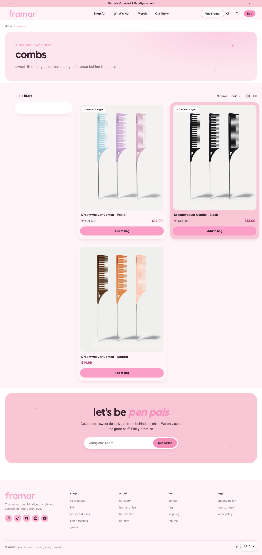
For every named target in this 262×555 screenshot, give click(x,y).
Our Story (125, 500)
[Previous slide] (84, 157)
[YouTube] (44, 518)
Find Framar (212, 13)
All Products (77, 500)
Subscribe (165, 443)
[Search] (227, 13)
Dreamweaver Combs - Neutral (104, 357)
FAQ (170, 507)
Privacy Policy (227, 500)
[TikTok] (17, 518)
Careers (124, 520)
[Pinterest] (35, 518)
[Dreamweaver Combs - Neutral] (122, 299)
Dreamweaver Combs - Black (196, 215)
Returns (173, 520)
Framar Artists (128, 507)
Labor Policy (225, 514)
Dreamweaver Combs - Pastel (103, 215)
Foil (72, 507)
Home (9, 26)
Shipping (173, 514)
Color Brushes (79, 520)
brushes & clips (80, 514)
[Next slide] (159, 157)
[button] (236, 96)
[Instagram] (8, 518)
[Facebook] (26, 518)
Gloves (74, 527)
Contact (173, 500)
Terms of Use (226, 507)
